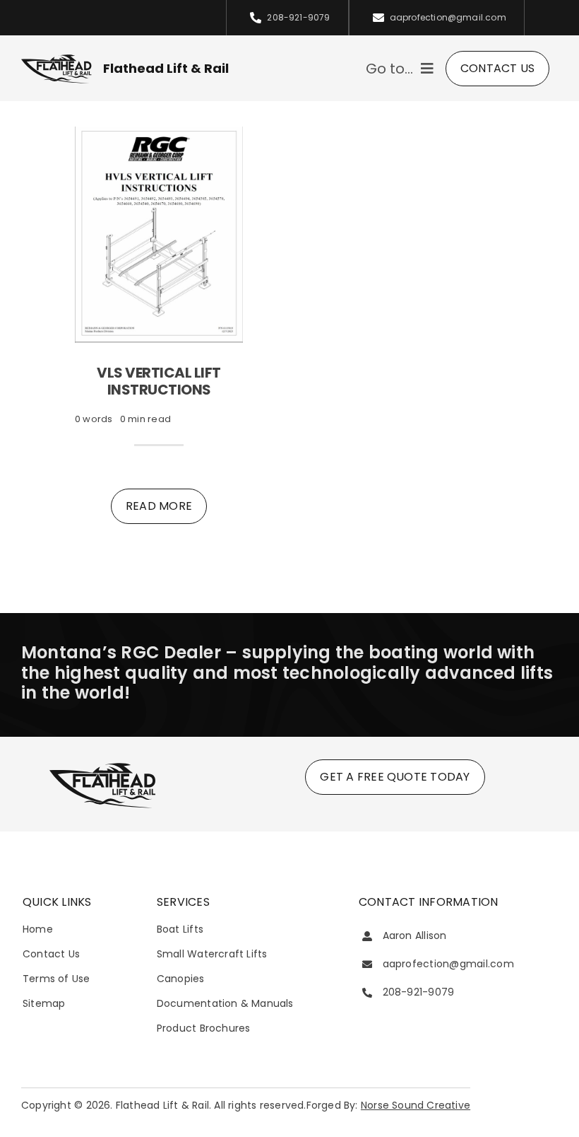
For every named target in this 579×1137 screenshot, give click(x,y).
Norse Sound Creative (415, 1105)
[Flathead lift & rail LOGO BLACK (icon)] (56, 58)
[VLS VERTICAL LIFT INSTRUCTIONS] (159, 135)
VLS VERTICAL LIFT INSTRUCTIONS (159, 381)
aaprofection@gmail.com (448, 964)
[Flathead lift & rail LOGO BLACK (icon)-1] (102, 766)
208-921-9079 (419, 992)
